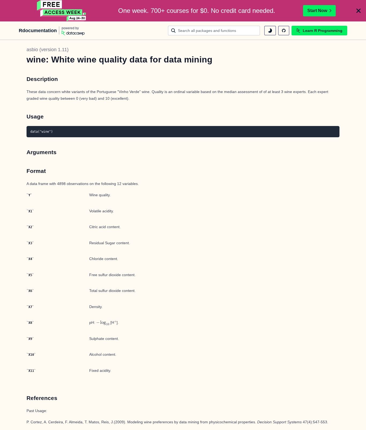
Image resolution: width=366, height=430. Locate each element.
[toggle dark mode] (270, 30)
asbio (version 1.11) (48, 49)
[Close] (358, 10)
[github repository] (283, 30)
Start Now (317, 10)
